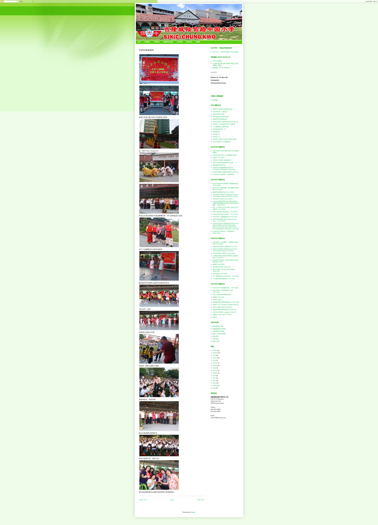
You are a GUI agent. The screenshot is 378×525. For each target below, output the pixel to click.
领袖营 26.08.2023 (218, 264)
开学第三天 (216, 134)
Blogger (192, 512)
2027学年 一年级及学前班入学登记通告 (225, 52)
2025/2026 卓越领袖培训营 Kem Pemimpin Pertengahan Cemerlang (224, 168)
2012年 (215, 358)
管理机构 (156, 42)
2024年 (215, 385)
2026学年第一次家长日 (220, 111)
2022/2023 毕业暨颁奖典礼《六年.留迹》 (226, 288)
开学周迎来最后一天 (219, 129)
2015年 (215, 365)
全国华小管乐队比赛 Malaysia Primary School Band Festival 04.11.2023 (225, 250)
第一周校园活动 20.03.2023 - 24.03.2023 (226, 276)
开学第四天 (216, 132)
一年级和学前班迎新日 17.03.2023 (224, 279)
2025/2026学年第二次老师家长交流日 (225, 155)
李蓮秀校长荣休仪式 (219, 165)
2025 (214, 388)
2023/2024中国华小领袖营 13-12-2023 (225, 246)
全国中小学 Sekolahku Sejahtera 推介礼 (225, 304)
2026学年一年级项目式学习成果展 (224, 124)
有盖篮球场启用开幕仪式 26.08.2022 (224, 309)
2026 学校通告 (217, 61)
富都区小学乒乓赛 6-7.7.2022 (222, 314)
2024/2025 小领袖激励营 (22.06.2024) (225, 217)
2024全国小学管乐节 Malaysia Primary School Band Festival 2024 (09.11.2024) (225, 195)
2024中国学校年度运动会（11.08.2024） (226, 212)
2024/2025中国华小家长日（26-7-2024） (226, 214)
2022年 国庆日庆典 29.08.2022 (222, 307)
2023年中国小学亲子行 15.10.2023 (224, 253)
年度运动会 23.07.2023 (220, 274)
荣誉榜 (198, 42)
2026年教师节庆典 (219, 114)
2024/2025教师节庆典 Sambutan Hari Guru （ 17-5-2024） (225, 220)
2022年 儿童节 (217, 299)
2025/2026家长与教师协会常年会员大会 (225, 172)
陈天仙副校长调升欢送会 (221, 116)
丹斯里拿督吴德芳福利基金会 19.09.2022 (226, 302)
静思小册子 (216, 341)
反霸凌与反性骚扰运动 (220, 119)
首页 (139, 42)
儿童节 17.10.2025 (218, 157)
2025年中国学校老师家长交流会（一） (225, 162)
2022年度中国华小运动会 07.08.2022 (224, 312)
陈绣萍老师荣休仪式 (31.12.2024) (223, 192)
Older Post (200, 500)
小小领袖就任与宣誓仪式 (221, 127)
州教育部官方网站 (218, 331)
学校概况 (147, 42)
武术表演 (215, 339)
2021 (214, 378)
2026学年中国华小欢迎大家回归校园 (224, 139)
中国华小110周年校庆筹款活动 (222, 109)
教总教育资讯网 (218, 326)
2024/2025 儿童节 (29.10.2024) (223, 199)
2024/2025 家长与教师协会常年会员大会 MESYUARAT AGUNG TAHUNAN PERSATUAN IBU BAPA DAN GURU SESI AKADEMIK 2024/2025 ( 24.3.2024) (226, 226)
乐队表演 (215, 336)
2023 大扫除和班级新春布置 (222, 294)
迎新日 (215, 317)
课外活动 (189, 42)
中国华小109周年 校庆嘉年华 (222, 160)
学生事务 (180, 42)
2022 (214, 380)
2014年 (215, 363)
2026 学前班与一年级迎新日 (222, 142)
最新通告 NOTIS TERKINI (221, 68)
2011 (214, 355)
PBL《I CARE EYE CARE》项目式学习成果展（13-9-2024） (225, 208)
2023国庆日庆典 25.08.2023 (222, 267)
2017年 (215, 370)
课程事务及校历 (168, 42)
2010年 (215, 353)
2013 (214, 360)
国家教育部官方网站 (219, 329)
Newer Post (143, 500)
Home (172, 500)
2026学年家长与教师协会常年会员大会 (225, 121)
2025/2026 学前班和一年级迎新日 (223, 174)
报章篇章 (215, 100)
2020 (214, 375)
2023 (214, 383)
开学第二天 (216, 137)
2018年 (215, 373)
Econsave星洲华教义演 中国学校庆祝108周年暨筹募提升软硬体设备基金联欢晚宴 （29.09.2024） (226, 203)
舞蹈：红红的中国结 (219, 334)
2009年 (215, 350)
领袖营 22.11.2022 (218, 297)
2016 (214, 368)
